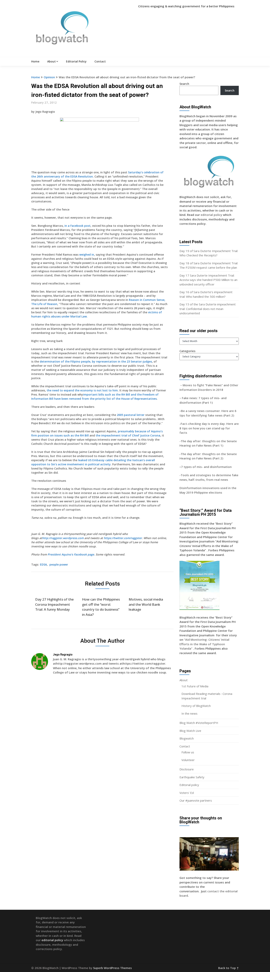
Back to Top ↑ (228, 968)
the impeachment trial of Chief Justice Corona (128, 435)
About (51, 61)
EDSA (43, 564)
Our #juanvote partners (195, 800)
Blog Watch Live (190, 731)
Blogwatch (186, 738)
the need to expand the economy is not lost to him (82, 390)
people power (58, 564)
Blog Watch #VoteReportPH (198, 723)
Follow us (187, 752)
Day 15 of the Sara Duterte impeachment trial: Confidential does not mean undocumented (207, 308)
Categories (187, 351)
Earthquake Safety (191, 777)
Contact (100, 61)
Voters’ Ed (186, 793)
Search (184, 84)
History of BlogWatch (196, 706)
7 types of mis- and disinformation (206, 467)
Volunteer (188, 760)
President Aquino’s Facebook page (71, 554)
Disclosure (186, 769)
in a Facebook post (77, 226)
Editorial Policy (76, 61)
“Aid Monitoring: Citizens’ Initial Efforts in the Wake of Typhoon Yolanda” (204, 644)
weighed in (86, 254)
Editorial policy (189, 785)
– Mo (183, 385)
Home (35, 61)
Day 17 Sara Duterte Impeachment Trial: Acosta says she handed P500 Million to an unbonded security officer (208, 279)
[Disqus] (102, 735)
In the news (189, 713)
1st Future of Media (194, 686)
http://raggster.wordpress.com (63, 538)
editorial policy (211, 215)
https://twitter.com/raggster (123, 538)
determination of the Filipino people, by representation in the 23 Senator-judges (96, 361)
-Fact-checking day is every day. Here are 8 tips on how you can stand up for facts (209, 428)
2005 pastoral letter (130, 415)
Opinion (49, 77)
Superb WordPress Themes (112, 968)
